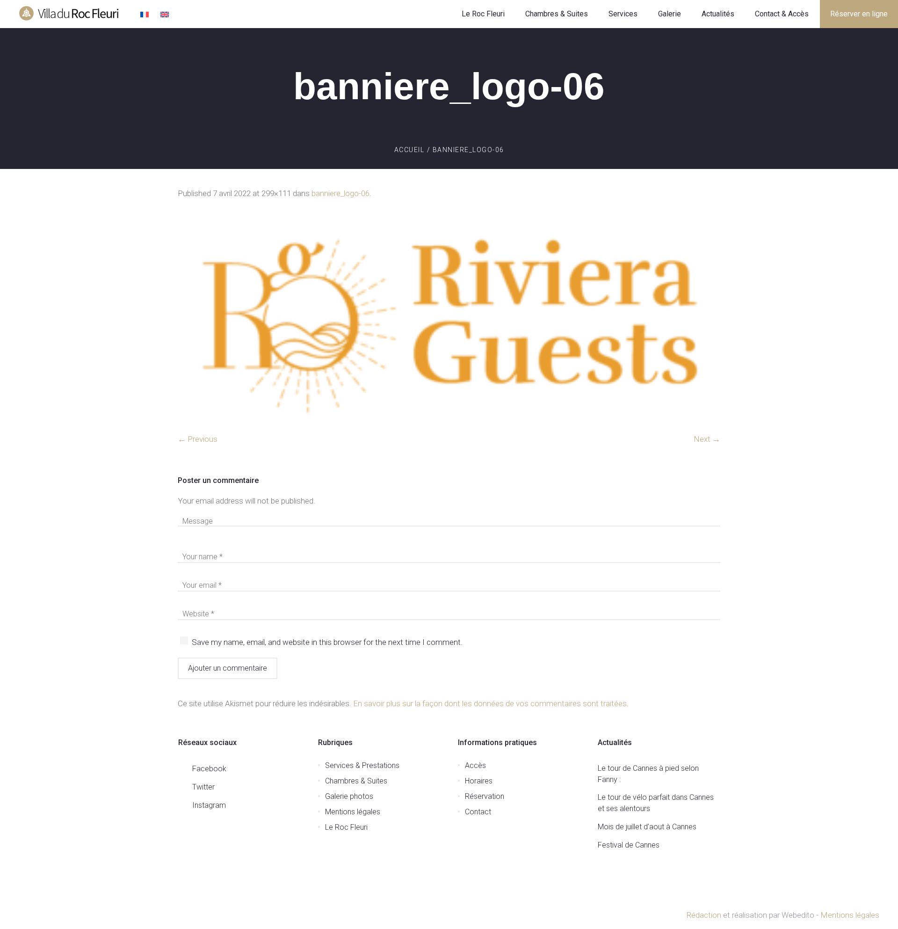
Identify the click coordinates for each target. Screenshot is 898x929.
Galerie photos (349, 796)
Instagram (209, 805)
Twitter (203, 787)
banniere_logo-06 (340, 193)
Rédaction (703, 915)
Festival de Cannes (628, 845)
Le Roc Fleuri (346, 827)
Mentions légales (352, 811)
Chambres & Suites (356, 780)
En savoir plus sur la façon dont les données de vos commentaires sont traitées (490, 703)
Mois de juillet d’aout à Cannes (647, 826)
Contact (478, 811)
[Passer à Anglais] (165, 15)
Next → (707, 439)
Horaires (478, 780)
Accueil (409, 150)
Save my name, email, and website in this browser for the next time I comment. (327, 642)
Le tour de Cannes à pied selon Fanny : (648, 774)
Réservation (484, 796)
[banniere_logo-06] (449, 321)
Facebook (209, 768)
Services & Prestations (362, 765)
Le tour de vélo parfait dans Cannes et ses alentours (656, 803)
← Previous (197, 439)
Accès (475, 765)
